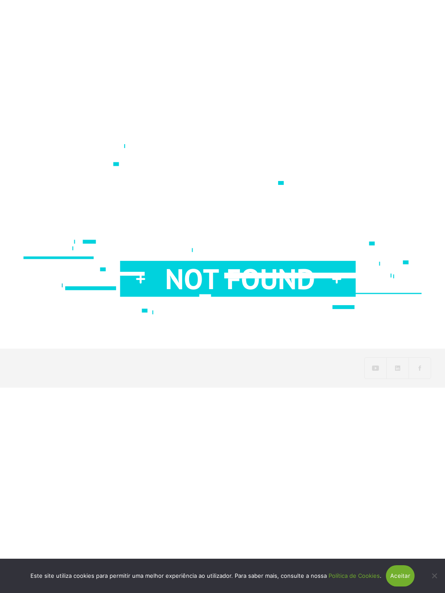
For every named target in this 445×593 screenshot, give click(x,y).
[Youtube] (376, 368)
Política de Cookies (354, 575)
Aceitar (400, 575)
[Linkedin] (398, 368)
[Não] (434, 575)
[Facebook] (420, 368)
